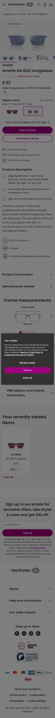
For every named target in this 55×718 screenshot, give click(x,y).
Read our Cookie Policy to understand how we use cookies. (24, 353)
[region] (27, 359)
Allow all (27, 370)
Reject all (27, 377)
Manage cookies (27, 362)
